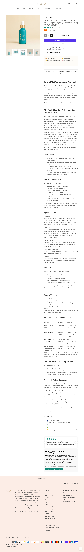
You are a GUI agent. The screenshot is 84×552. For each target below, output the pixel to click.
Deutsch (25, 537)
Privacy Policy (49, 509)
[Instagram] (70, 483)
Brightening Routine (50, 516)
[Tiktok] (72, 483)
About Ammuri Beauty (51, 525)
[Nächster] (37, 32)
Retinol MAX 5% (48, 332)
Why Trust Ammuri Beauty (52, 527)
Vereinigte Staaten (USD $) (13, 537)
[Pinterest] (77, 483)
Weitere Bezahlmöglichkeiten (60, 43)
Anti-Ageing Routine (50, 518)
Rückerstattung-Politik (69, 495)
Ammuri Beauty (48, 17)
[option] (23, 32)
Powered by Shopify (11, 546)
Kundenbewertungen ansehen (54, 469)
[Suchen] (69, 3)
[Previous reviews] (45, 442)
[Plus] (51, 35)
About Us (47, 499)
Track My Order (49, 495)
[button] (61, 442)
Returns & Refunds (50, 506)
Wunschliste (48, 492)
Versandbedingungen (69, 497)
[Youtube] (67, 483)
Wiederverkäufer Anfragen (70, 490)
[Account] (73, 3)
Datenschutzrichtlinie (68, 492)
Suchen (47, 490)
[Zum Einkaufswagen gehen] (76, 3)
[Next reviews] (76, 442)
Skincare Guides (49, 523)
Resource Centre (49, 530)
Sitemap (47, 513)
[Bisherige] (8, 32)
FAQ (46, 502)
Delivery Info (48, 504)
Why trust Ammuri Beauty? (52, 71)
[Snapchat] (75, 483)
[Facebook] (65, 483)
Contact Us (48, 497)
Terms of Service (49, 511)
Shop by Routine (49, 520)
